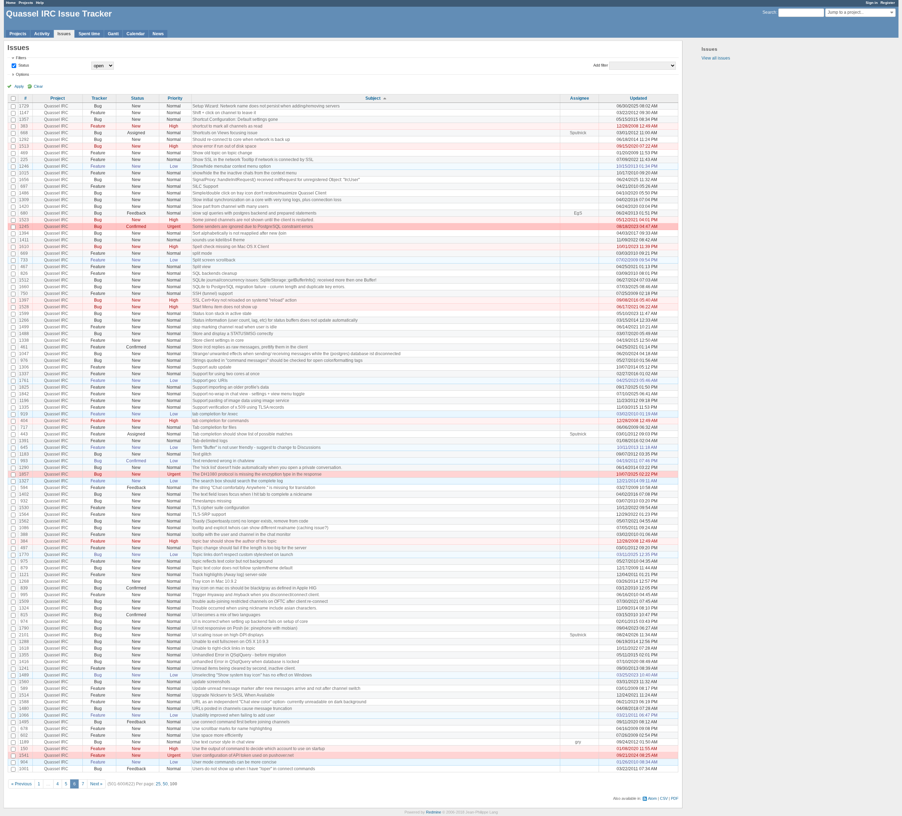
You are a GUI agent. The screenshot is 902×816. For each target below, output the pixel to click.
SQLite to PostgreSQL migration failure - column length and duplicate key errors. (268, 286)
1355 (24, 655)
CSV (664, 798)
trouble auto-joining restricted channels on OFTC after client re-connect (260, 601)
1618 (24, 648)
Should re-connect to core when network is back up (241, 139)
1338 (24, 340)
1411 (24, 239)
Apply (19, 86)
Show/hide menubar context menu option (231, 166)
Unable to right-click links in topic (223, 648)
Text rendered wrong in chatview (223, 460)
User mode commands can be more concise (234, 762)
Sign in (872, 3)
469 (24, 152)
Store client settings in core (218, 340)
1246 (24, 166)
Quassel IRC (56, 106)
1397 (24, 300)
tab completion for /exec (215, 414)
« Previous (21, 783)
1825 (24, 387)
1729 (24, 106)
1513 (24, 146)
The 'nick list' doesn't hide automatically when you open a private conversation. (267, 467)
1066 (24, 715)
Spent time (89, 33)
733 (24, 260)
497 (24, 547)
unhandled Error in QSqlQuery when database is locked (245, 661)
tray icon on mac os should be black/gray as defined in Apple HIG (254, 588)
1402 (24, 494)
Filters (21, 58)
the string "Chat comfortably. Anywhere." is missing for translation (253, 487)
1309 (24, 199)
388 (24, 534)
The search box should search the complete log (237, 480)
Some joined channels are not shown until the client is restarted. (253, 219)
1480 (24, 708)
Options (22, 74)
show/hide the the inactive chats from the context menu (244, 173)
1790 (24, 628)
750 (24, 293)
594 (24, 487)
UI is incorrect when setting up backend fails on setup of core (250, 621)
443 (24, 434)
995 (24, 594)
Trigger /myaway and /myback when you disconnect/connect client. (256, 594)
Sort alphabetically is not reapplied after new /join (239, 233)
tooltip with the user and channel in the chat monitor (241, 534)
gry (578, 742)
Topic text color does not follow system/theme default (242, 567)
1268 (24, 581)
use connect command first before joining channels (241, 721)
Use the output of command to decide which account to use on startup (258, 748)
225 (24, 159)
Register (888, 3)
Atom (652, 798)
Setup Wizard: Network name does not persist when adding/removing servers (266, 106)
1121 (24, 574)
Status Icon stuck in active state (222, 313)
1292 (24, 139)
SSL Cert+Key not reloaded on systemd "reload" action (244, 300)
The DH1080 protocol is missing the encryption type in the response (257, 474)
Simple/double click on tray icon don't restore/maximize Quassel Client (259, 193)
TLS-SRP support (209, 514)
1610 (24, 246)
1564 (24, 514)
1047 (24, 353)
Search (769, 12)
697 (24, 186)
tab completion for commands (220, 420)
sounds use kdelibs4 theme (218, 239)
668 (24, 132)
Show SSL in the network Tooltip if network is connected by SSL (253, 159)
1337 (24, 373)
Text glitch (201, 454)
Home (11, 3)
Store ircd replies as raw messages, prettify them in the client (250, 347)
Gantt (113, 33)
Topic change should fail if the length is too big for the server (249, 547)
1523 (24, 219)
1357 (24, 119)
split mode (202, 253)
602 (24, 735)
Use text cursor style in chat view (223, 742)
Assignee (579, 98)
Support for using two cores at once (226, 373)
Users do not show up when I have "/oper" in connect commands (253, 768)
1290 (24, 467)
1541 (24, 755)
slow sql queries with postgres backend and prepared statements (254, 213)
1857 (24, 474)
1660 (24, 286)
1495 (24, 721)
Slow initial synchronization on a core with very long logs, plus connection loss (266, 199)
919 (24, 414)
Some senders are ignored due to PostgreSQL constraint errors (252, 226)
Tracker (99, 98)
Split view (201, 266)
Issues (64, 33)
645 (24, 447)
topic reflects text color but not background (232, 561)
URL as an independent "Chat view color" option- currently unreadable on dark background (279, 701)
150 (24, 748)
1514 (24, 695)
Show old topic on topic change (222, 152)
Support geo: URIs (210, 380)
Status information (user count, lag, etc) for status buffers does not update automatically (275, 320)
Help (40, 3)
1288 (24, 641)
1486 (24, 193)
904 (24, 762)
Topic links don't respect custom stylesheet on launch (242, 554)
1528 (24, 306)
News (158, 33)
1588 (24, 701)
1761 (24, 380)
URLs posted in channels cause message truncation (242, 708)
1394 (24, 233)
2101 (24, 634)
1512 (24, 280)
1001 (24, 768)
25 (158, 783)
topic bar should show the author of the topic (234, 541)
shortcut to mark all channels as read (227, 126)
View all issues (716, 58)
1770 (24, 554)
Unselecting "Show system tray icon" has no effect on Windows (252, 675)
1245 (24, 226)
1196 (24, 400)
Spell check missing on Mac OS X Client (230, 246)
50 (165, 783)
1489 (24, 675)
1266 (24, 320)
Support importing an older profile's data (230, 387)
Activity (42, 33)
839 (24, 588)
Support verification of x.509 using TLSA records (238, 407)
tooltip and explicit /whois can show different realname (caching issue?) (260, 527)
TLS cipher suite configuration (220, 507)
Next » (96, 783)
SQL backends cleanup (214, 273)
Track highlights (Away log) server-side (229, 574)
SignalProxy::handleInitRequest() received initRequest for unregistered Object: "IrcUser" (276, 179)
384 (24, 541)
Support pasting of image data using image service (240, 400)
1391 (24, 440)
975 (24, 561)
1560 (24, 681)
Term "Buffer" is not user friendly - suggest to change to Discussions (256, 447)
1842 (24, 393)
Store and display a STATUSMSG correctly (232, 333)
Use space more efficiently (217, 735)
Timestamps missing (211, 501)
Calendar (135, 33)
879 (24, 567)
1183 (24, 454)
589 (24, 688)
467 (24, 266)
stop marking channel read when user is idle (234, 326)
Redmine (433, 812)
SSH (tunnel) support (212, 293)
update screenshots (211, 681)
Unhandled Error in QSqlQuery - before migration (239, 655)
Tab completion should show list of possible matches (242, 434)
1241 (24, 668)
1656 (24, 179)
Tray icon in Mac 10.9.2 (214, 581)
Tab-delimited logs (210, 440)
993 (24, 460)
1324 (24, 608)
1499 (24, 326)
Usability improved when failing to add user (233, 715)
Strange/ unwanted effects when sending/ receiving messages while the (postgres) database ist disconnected (296, 353)
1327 (24, 480)
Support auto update (211, 367)
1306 (24, 367)
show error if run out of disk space (224, 146)
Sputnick (578, 132)
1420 (24, 206)
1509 (24, 601)
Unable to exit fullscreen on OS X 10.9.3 (230, 641)
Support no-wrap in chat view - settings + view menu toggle (248, 393)
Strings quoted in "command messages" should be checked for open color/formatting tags (277, 360)
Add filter (600, 65)
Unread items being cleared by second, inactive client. (244, 668)
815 (24, 614)
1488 (24, 333)
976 (24, 360)
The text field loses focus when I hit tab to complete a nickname (252, 494)
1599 (24, 313)
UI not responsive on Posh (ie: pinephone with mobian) (244, 628)
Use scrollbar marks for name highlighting (232, 728)
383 (24, 126)
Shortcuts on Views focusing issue (225, 132)
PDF (675, 798)
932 (24, 501)
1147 (24, 112)
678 (24, 728)
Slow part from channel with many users (230, 206)
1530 (24, 507)
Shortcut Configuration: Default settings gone (235, 119)
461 (24, 347)
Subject (373, 98)
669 (24, 253)
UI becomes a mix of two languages (226, 614)
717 (24, 427)
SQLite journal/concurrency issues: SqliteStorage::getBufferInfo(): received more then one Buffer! (284, 280)
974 (24, 621)
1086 (24, 527)
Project (57, 98)
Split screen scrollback (213, 260)
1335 (24, 407)
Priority (175, 98)
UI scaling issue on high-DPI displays (228, 634)
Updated (638, 98)
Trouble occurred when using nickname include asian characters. (254, 608)
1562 (24, 521)
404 (24, 420)
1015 (24, 173)
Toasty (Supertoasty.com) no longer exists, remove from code (250, 521)
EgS (578, 213)
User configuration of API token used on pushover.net (243, 755)
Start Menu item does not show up (224, 306)
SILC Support (205, 186)
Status (23, 65)
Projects (26, 3)
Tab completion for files (214, 427)
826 (24, 273)
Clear (38, 86)
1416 (24, 661)
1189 (24, 742)
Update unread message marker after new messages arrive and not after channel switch (276, 688)
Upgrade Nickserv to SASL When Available (233, 695)
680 (24, 213)
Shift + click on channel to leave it (224, 112)
